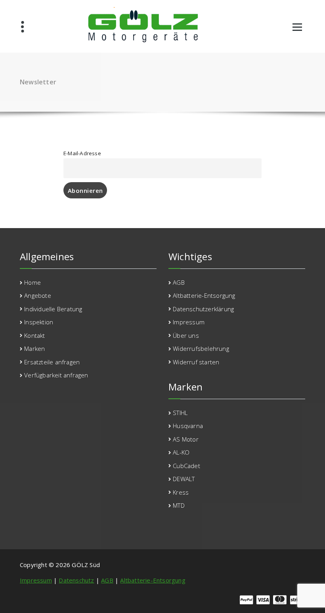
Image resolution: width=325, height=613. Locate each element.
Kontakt (34, 335)
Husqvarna (188, 426)
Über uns (186, 335)
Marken (34, 348)
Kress (181, 492)
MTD (179, 505)
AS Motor (186, 439)
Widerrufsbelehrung (201, 348)
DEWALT (184, 479)
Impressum (189, 322)
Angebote (37, 295)
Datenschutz (76, 580)
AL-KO (181, 452)
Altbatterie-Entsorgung (204, 295)
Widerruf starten (196, 362)
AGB (179, 282)
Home (32, 282)
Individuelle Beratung (53, 309)
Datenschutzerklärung (203, 309)
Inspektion (38, 322)
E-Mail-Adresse (82, 153)
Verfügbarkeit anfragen (56, 375)
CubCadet (186, 466)
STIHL (180, 413)
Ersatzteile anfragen (52, 362)
